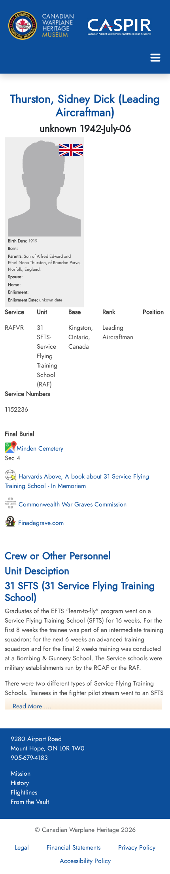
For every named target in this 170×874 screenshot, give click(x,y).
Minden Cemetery (40, 448)
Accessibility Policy (85, 860)
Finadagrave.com (40, 522)
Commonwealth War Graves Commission (72, 504)
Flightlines (24, 792)
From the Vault (30, 801)
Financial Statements (73, 847)
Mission (20, 773)
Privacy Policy (136, 847)
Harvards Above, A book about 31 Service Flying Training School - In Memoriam (77, 481)
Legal (22, 847)
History (20, 782)
